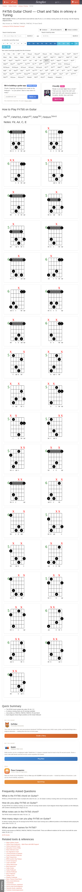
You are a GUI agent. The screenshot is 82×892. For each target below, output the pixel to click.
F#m (9, 54)
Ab (50, 43)
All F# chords (6, 835)
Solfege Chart (10, 875)
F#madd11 (59, 77)
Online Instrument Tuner (13, 846)
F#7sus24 (39, 67)
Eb (38, 43)
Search (30, 36)
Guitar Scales (10, 868)
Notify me (32, 97)
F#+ (14, 54)
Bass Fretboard (10, 873)
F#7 (34, 57)
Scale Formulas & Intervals (14, 855)
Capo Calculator (11, 862)
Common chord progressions (14, 890)
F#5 (51, 54)
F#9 (36, 77)
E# (68, 43)
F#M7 (59, 61)
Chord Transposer (11, 861)
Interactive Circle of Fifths (13, 848)
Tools (14, 2)
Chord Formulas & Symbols (14, 853)
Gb (46, 43)
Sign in (76, 2)
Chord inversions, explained (14, 884)
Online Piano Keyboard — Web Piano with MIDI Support (22, 844)
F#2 (63, 54)
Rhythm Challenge (11, 877)
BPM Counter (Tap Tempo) (14, 859)
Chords (5, 6)
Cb (29, 43)
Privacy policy (28, 100)
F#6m (16, 57)
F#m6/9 (29, 77)
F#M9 (42, 74)
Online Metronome (11, 864)
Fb (42, 43)
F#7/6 (59, 64)
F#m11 (27, 74)
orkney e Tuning (23, 6)
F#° (24, 54)
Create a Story (41, 736)
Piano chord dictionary (12, 881)
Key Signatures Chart (12, 851)
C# (59, 43)
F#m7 (66, 61)
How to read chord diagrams (14, 886)
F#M (28, 57)
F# (72, 43)
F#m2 (5, 57)
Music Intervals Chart (12, 850)
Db (33, 43)
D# (63, 43)
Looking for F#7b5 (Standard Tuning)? (14, 26)
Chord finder (10, 883)
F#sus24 (56, 54)
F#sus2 (30, 54)
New (7, 2)
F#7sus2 (31, 67)
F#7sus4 (23, 67)
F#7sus (75, 67)
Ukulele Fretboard (11, 872)
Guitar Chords (13, 6)
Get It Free (58, 99)
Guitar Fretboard (11, 870)
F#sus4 (45, 54)
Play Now (41, 759)
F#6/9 (21, 57)
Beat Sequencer (11, 866)
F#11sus (12, 77)
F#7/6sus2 (67, 64)
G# (76, 43)
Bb (55, 43)
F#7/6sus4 (6, 67)
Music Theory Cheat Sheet (14, 879)
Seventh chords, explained (14, 888)
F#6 (10, 57)
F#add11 (50, 77)
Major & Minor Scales (12, 842)
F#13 (43, 77)
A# (4, 47)
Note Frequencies (11, 857)
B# (8, 47)
